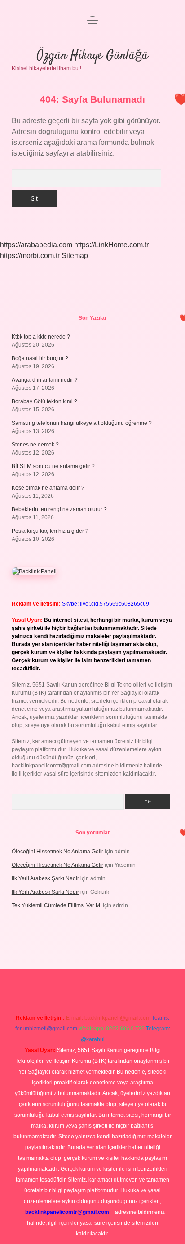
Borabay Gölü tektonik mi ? (44, 401)
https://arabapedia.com (36, 245)
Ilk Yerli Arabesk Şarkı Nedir (45, 878)
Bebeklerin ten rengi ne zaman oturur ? (59, 509)
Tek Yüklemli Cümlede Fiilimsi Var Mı (56, 905)
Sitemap (75, 255)
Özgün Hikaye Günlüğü (92, 56)
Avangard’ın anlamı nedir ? (45, 380)
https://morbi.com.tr (30, 255)
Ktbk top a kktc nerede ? (41, 337)
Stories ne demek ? (35, 444)
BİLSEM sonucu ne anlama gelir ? (53, 466)
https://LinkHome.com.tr (111, 245)
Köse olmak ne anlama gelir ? (48, 488)
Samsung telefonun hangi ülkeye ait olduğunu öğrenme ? (82, 423)
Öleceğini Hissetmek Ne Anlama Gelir (57, 851)
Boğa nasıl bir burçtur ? (40, 358)
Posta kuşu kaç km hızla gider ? (50, 531)
